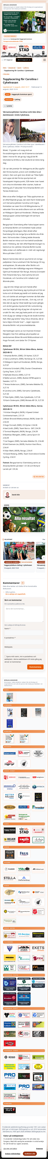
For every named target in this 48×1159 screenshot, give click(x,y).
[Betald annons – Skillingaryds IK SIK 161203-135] (9, 1043)
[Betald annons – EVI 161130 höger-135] (38, 968)
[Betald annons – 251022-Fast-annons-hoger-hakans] (9, 807)
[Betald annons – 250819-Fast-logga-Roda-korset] (38, 830)
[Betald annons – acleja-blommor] (38, 840)
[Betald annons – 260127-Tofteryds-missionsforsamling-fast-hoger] (24, 901)
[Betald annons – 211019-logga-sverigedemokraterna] (38, 981)
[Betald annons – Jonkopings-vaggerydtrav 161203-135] (38, 1034)
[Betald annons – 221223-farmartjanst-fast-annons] (38, 807)
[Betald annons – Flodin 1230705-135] (9, 869)
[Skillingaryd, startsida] (24, 60)
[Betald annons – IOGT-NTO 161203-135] (9, 1087)
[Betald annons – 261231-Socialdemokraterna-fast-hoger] (9, 997)
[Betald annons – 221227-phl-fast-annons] (38, 777)
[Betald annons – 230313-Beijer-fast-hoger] (9, 840)
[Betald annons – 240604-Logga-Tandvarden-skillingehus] (24, 777)
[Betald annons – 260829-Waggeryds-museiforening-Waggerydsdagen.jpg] (9, 723)
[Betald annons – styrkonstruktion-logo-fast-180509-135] (24, 958)
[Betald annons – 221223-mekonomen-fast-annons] (38, 935)
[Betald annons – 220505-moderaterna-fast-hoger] (9, 983)
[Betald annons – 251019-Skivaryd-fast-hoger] (24, 1076)
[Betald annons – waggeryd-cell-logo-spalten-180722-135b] (9, 968)
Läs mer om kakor (10, 1148)
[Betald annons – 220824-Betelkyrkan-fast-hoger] (24, 892)
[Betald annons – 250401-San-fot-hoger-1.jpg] (9, 816)
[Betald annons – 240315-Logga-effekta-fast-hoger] (38, 787)
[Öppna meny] (44, 60)
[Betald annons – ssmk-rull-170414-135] (24, 1024)
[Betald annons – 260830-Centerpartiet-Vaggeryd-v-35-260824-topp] (24, 22)
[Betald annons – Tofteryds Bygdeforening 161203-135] (9, 1096)
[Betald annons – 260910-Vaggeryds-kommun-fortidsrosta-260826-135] (24, 739)
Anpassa (39, 1148)
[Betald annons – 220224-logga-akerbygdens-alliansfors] (9, 911)
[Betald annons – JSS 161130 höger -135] (24, 948)
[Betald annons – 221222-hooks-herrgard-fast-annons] (38, 753)
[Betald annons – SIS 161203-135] (9, 1015)
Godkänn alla (30, 1154)
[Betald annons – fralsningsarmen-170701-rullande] (38, 911)
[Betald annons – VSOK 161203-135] (9, 1034)
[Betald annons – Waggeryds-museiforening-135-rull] (38, 1087)
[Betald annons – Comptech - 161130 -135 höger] (24, 968)
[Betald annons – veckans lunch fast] (9, 753)
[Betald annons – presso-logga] (9, 958)
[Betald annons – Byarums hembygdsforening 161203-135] (24, 1096)
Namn (7, 628)
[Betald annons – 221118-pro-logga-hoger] (24, 1087)
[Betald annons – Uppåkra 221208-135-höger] (38, 948)
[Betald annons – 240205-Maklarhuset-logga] (38, 869)
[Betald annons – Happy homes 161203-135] (9, 830)
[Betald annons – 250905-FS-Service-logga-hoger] (9, 47)
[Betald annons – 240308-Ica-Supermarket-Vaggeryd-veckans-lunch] (9, 763)
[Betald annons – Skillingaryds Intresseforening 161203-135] (24, 1057)
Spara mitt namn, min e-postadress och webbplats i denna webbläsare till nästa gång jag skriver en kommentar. (23, 659)
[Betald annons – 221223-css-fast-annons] (24, 787)
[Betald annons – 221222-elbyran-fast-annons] (39, 47)
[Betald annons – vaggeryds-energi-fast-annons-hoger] (9, 1110)
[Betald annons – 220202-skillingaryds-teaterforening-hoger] (38, 1077)
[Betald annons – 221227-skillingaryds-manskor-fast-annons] (9, 1057)
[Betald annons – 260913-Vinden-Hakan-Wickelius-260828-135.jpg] (38, 713)
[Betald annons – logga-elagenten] (24, 840)
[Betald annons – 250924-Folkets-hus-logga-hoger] (9, 854)
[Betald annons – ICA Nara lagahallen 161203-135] (24, 753)
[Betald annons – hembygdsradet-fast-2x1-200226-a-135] (24, 1066)
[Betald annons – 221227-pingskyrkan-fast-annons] (9, 892)
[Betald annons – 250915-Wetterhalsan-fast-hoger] (9, 796)
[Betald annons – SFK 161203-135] (38, 1015)
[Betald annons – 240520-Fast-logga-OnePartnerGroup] (24, 878)
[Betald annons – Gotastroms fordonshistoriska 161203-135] (38, 1066)
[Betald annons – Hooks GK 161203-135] (38, 1024)
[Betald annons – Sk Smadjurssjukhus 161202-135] (24, 816)
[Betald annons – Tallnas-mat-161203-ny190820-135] (24, 763)
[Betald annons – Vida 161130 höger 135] (38, 958)
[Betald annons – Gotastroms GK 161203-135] (9, 1024)
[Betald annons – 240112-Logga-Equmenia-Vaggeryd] (24, 911)
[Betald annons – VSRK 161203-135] (24, 1034)
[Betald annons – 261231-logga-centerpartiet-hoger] (24, 983)
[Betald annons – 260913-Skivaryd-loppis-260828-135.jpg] (24, 713)
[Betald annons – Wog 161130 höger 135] (9, 948)
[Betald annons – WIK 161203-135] (24, 1015)
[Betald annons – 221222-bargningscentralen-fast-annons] (9, 935)
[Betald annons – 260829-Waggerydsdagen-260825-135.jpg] (9, 713)
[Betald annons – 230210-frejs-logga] (24, 853)
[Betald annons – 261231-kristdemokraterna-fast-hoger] (24, 997)
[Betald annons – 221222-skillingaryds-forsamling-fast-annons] (38, 892)
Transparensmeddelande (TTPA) (13, 41)
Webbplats (8, 647)
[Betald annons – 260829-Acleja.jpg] (9, 697)
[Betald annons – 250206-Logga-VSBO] (24, 869)
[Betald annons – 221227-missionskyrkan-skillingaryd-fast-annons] (9, 921)
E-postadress (10, 638)
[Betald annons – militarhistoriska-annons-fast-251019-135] (9, 1066)
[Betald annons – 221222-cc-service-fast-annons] (24, 935)
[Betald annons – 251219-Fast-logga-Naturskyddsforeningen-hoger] (38, 1057)
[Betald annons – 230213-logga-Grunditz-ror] (9, 787)
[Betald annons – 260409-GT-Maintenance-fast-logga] (24, 796)
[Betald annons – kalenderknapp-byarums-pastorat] (9, 901)
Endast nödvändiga (12, 1154)
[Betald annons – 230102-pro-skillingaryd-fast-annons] (9, 1076)
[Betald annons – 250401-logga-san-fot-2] (38, 797)
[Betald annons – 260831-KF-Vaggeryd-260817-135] (9, 739)
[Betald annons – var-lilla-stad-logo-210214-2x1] (24, 48)
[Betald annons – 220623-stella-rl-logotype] (9, 878)
